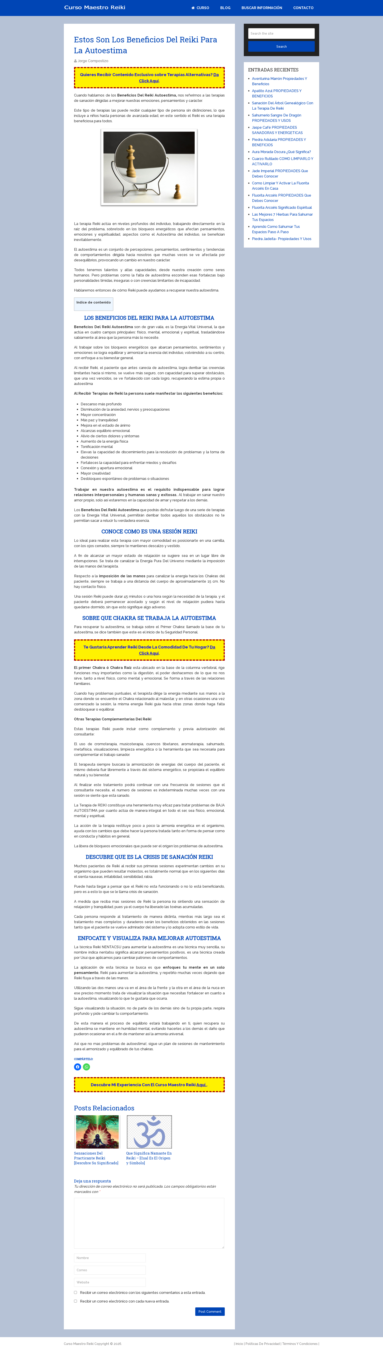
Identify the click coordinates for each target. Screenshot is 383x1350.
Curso (202, 8)
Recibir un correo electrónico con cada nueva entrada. (124, 1301)
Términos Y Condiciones (300, 1344)
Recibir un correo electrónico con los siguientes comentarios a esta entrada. (142, 1293)
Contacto (303, 8)
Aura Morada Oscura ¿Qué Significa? (281, 152)
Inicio (239, 1344)
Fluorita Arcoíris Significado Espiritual (282, 207)
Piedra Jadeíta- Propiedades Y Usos (281, 239)
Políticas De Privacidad (263, 1344)
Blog (225, 8)
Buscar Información (262, 8)
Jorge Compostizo (93, 61)
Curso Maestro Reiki (79, 1344)
